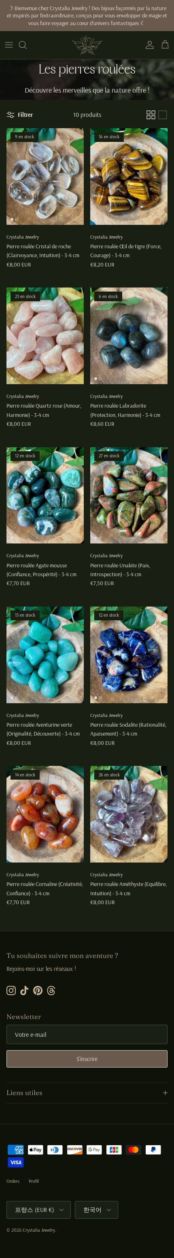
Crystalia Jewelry (39, 1230)
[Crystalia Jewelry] (87, 45)
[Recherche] (27, 45)
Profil (34, 1181)
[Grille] (151, 115)
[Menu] (9, 45)
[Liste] (163, 115)
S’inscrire (87, 1059)
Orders (12, 1181)
